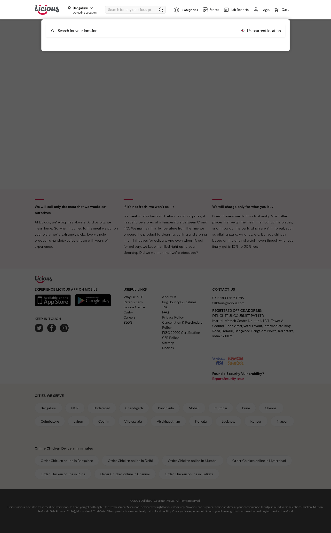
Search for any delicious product (132, 9)
